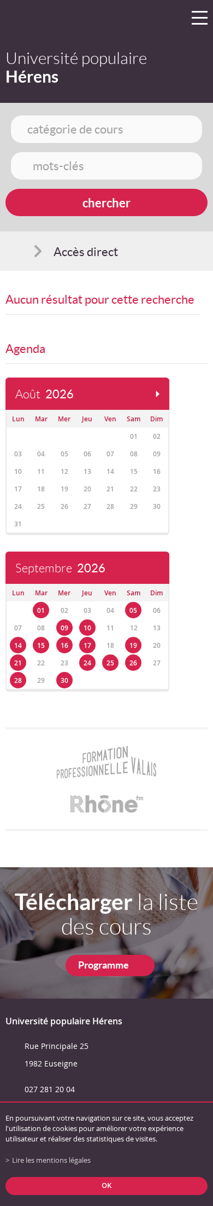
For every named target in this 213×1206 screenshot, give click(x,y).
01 (41, 610)
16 (64, 645)
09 (64, 628)
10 (87, 628)
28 (18, 680)
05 (133, 610)
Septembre (60, 568)
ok (106, 1185)
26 (133, 663)
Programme (103, 965)
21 (18, 663)
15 (41, 645)
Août (44, 394)
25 (110, 663)
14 (18, 645)
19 (133, 645)
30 (64, 680)
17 (87, 645)
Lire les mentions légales (51, 1160)
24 (87, 663)
